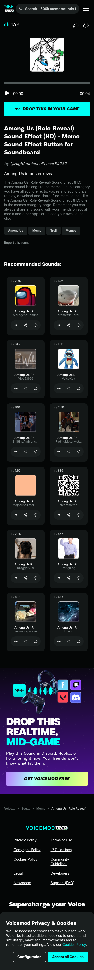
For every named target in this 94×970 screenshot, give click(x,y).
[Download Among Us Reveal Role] (79, 388)
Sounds (25, 808)
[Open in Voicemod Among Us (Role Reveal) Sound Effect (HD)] (16, 325)
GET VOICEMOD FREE (47, 778)
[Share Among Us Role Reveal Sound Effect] (26, 578)
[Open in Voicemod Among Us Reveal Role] (59, 388)
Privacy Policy (25, 840)
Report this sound (17, 243)
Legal (18, 873)
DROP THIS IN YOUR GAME (51, 108)
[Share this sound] (76, 25)
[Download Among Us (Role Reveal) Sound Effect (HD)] (36, 325)
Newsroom (22, 883)
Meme (40, 808)
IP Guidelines (61, 849)
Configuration (29, 957)
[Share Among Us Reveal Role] (69, 388)
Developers (60, 873)
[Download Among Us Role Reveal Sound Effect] (36, 578)
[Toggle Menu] (86, 9)
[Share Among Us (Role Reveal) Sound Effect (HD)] (26, 325)
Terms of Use (61, 840)
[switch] (7, 93)
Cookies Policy (74, 944)
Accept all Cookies (68, 957)
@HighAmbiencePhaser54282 (38, 163)
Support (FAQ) (62, 883)
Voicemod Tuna (9, 808)
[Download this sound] (86, 25)
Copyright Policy (27, 849)
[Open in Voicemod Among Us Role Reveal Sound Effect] (16, 578)
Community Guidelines (60, 861)
